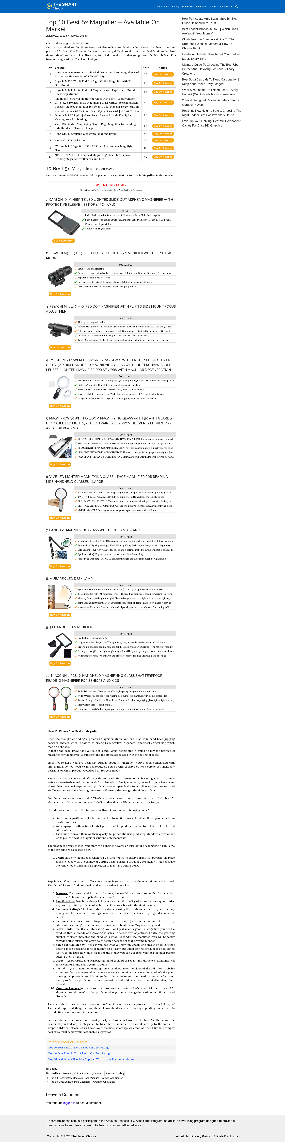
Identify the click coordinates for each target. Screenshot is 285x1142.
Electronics (188, 6)
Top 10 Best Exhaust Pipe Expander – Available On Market (82, 1081)
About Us (182, 1136)
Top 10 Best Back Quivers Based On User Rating (78, 1047)
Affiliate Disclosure (225, 1136)
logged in (69, 1103)
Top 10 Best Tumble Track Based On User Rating (79, 1053)
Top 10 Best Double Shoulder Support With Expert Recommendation (91, 1059)
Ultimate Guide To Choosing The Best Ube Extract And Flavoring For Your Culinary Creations (210, 69)
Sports (53, 1068)
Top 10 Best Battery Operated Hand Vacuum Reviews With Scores (86, 1078)
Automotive (163, 6)
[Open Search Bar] (236, 6)
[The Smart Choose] (62, 6)
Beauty (175, 6)
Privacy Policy (200, 1136)
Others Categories (219, 6)
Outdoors (201, 6)
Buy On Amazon (163, 74)
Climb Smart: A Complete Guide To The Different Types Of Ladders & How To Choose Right (208, 44)
